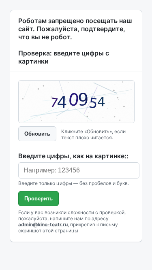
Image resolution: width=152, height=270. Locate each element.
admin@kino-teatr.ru (43, 224)
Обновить (37, 134)
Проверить (38, 199)
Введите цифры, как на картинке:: (73, 156)
